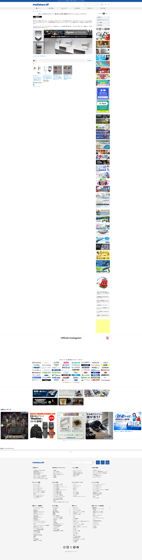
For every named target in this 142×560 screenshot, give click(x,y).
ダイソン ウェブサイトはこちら (40, 56)
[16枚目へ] (75, 440)
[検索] (102, 4)
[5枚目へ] (66, 440)
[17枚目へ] (76, 440)
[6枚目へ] (67, 440)
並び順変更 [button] (89, 60)
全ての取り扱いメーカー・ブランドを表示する (71, 382)
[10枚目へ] (70, 440)
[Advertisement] (103, 326)
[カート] (106, 4)
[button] (38, 8)
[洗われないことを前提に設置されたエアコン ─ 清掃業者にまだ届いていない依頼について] (42, 425)
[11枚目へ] (71, 440)
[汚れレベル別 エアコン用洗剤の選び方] (14, 425)
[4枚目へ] (65, 440)
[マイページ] (108, 4)
